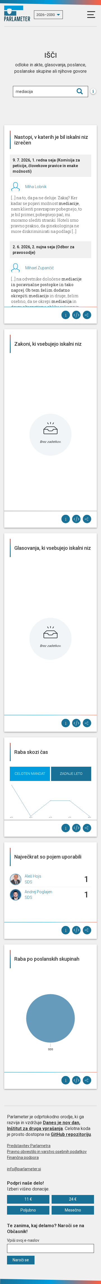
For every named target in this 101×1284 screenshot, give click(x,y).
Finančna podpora (23, 1157)
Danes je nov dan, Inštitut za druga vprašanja (43, 1125)
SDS (28, 882)
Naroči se (21, 1260)
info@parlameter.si (24, 1169)
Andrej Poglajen (38, 892)
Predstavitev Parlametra (28, 1145)
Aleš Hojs (33, 876)
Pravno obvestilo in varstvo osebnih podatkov (47, 1151)
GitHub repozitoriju (71, 1134)
